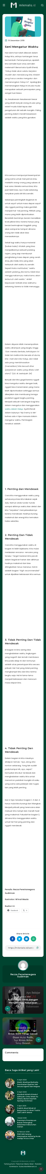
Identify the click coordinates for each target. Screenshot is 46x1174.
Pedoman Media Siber (24, 1164)
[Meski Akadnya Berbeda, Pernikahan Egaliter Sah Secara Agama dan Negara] (10, 1083)
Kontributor (13, 1166)
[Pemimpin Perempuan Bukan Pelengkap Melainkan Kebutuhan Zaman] (10, 1121)
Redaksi (38, 1164)
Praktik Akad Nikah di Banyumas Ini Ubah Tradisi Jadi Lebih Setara (28, 1110)
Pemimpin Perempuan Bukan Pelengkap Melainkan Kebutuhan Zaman (26, 1123)
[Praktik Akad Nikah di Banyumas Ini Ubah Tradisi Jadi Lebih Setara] (10, 1109)
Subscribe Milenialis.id (28, 1166)
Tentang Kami (9, 1164)
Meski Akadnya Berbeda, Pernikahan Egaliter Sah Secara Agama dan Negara (28, 1084)
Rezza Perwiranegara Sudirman (23, 975)
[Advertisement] (23, 145)
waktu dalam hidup (14, 409)
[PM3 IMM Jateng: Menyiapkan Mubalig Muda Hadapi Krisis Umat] (10, 1135)
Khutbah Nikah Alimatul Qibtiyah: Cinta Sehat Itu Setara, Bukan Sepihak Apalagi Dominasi (27, 1097)
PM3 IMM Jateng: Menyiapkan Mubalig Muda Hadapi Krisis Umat (28, 1136)
